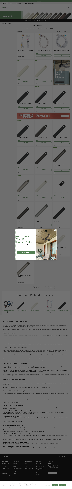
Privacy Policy (9, 487)
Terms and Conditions (15, 487)
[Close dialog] (55, 230)
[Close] (70, 485)
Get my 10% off (25, 252)
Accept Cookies (62, 485)
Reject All (55, 485)
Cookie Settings (47, 485)
